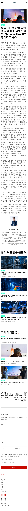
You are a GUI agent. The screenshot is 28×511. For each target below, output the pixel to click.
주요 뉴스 (3, 25)
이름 (2, 442)
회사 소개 (3, 498)
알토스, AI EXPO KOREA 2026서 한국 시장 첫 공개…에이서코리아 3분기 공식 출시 (13, 318)
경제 (2, 482)
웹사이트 (17, 448)
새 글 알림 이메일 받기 (8, 462)
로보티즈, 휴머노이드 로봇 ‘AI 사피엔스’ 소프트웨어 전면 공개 (14, 273)
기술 (2, 486)
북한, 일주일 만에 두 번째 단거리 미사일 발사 (12, 361)
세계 (2, 481)
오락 (2, 489)
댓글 (2, 424)
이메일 (3, 448)
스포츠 (3, 488)
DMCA (3, 501)
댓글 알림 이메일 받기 (7, 459)
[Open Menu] (2, 3)
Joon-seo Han (12, 276)
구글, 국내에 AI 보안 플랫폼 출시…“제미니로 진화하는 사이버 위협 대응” (14, 295)
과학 (2, 484)
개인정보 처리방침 (6, 505)
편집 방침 (3, 503)
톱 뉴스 (3, 479)
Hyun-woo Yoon (12, 40)
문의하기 (3, 491)
